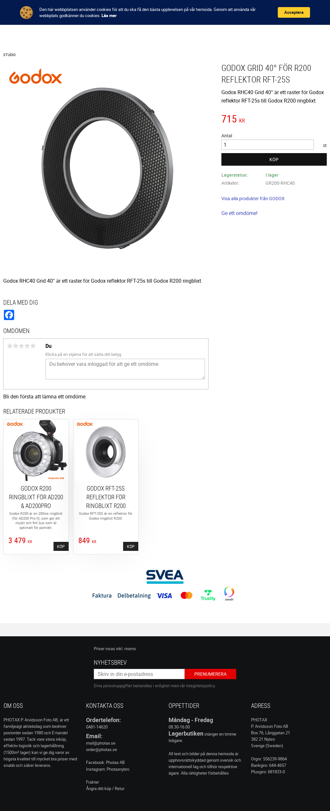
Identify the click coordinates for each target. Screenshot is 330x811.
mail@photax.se (100, 743)
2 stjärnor (15, 346)
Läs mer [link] (109, 15)
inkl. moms (126, 648)
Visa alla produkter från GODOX (253, 198)
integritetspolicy (200, 686)
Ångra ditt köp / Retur (105, 788)
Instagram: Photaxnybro (107, 769)
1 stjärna (10, 346)
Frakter (92, 782)
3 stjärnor (21, 346)
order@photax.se (101, 749)
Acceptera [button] (294, 12)
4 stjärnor (27, 346)
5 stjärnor (33, 346)
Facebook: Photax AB (105, 762)
